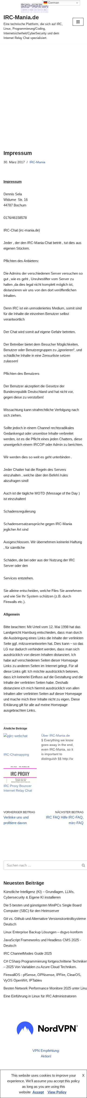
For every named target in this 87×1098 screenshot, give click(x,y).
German (53, 2)
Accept (38, 1092)
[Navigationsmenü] (78, 22)
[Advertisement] (43, 89)
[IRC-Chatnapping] (20, 742)
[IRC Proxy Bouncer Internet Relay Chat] (20, 773)
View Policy (57, 1092)
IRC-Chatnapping (16, 754)
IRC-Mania (37, 162)
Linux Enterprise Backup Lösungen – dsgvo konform (43, 932)
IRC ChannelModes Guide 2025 (27, 953)
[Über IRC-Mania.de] (60, 747)
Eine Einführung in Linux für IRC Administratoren (39, 996)
